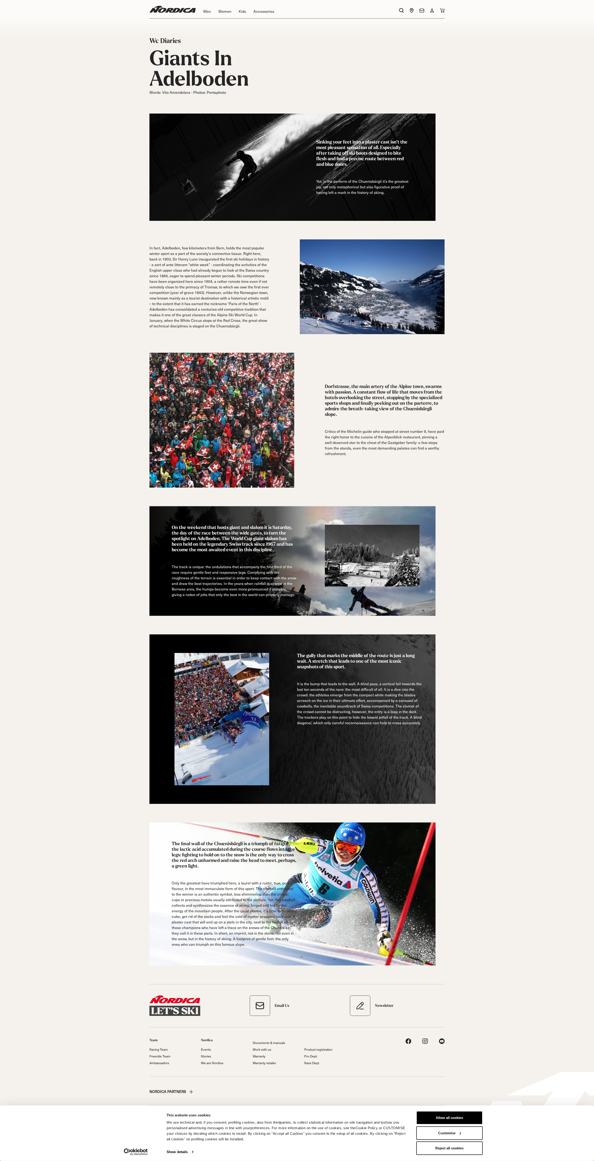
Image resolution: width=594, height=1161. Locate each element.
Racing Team (158, 1049)
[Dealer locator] (411, 10)
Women (224, 11)
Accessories (263, 11)
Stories (206, 1056)
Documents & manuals (269, 1042)
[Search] (401, 10)
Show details (177, 1152)
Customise (446, 1133)
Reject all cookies (449, 1148)
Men (207, 11)
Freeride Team (159, 1056)
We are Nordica (212, 1062)
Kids (242, 11)
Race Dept (311, 1062)
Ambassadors (159, 1062)
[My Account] (432, 10)
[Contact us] (422, 10)
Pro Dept (310, 1056)
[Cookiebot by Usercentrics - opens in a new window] (136, 1151)
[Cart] (442, 10)
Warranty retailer (264, 1062)
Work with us (262, 1049)
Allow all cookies (449, 1118)
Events (206, 1049)
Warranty (259, 1056)
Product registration (318, 1049)
